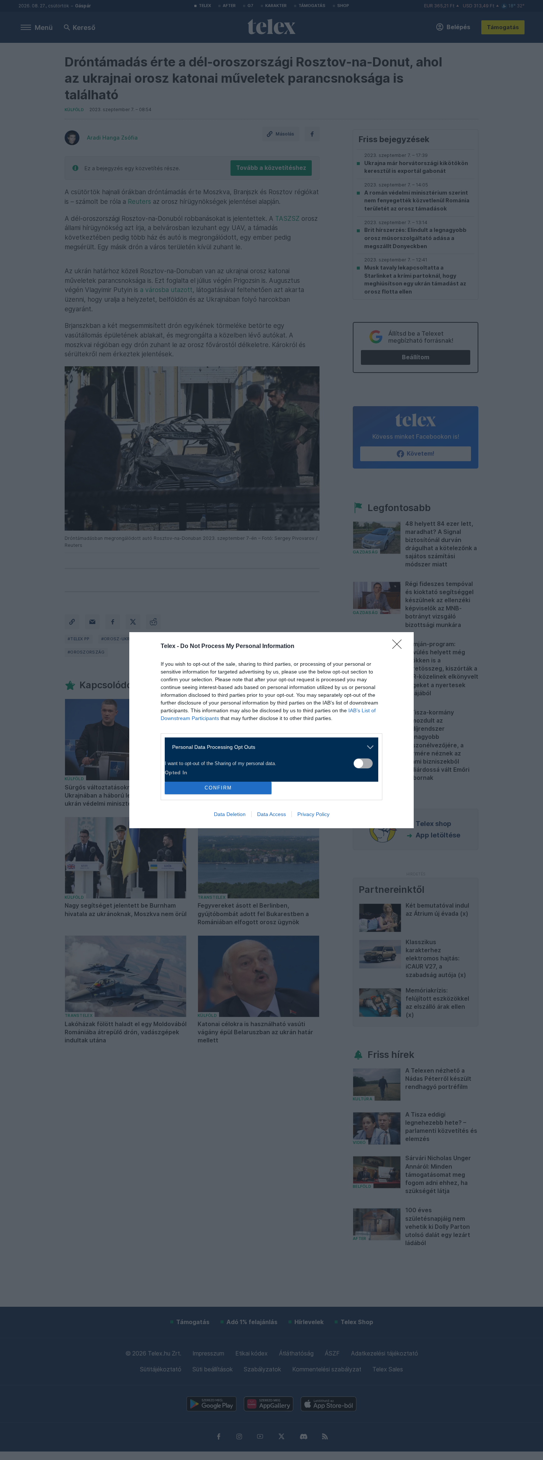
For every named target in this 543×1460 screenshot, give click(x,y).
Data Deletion (230, 814)
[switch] (363, 763)
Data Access (271, 814)
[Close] (399, 647)
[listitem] (269, 747)
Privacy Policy (313, 814)
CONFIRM (218, 788)
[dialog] (271, 730)
